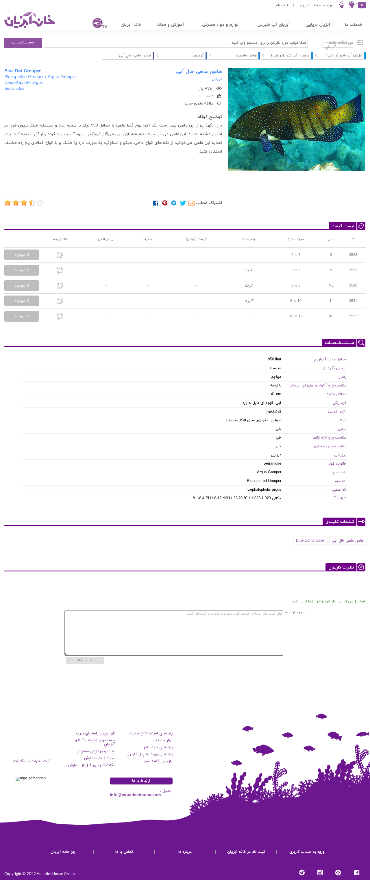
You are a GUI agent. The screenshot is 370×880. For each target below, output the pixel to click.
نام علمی (339, 489)
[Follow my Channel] (302, 872)
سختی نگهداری (334, 368)
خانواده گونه (337, 463)
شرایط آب (338, 498)
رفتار (342, 377)
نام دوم (340, 481)
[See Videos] (338, 872)
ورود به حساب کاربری (316, 5)
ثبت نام (281, 5)
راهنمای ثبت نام (158, 747)
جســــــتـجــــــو (23, 42)
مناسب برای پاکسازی (330, 446)
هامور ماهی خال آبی (348, 540)
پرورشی (340, 455)
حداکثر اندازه (336, 394)
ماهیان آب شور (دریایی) (290, 55)
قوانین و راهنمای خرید (95, 733)
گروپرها (198, 55)
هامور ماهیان (246, 55)
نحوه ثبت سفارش (99, 758)
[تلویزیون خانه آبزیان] (96, 24)
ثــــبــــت (85, 660)
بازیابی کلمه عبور (158, 761)
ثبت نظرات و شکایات (31, 761)
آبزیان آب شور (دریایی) (343, 55)
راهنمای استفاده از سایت (151, 733)
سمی (342, 429)
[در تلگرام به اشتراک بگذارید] (173, 203)
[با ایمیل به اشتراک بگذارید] (191, 203)
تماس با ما (124, 852)
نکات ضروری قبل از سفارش (91, 765)
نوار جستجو (162, 740)
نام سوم (339, 472)
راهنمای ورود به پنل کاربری (149, 754)
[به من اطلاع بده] (60, 255)
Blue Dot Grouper (310, 540)
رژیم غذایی (337, 411)
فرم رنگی (339, 403)
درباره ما (185, 852)
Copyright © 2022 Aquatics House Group (39, 873)
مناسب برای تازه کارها (329, 437)
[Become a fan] (356, 872)
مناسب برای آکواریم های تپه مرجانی (317, 385)
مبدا (343, 420)
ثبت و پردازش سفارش (95, 751)
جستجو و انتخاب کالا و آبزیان (95, 742)
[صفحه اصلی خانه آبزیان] (30, 28)
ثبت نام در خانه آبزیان (246, 852)
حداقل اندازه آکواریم (330, 359)
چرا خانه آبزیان (63, 852)
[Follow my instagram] (320, 872)
